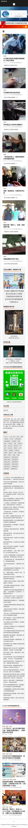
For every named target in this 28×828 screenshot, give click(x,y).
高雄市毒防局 (15, 459)
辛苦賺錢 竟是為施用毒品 (11, 92)
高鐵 (18, 455)
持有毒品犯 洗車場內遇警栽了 (13, 124)
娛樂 (19, 441)
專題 (5, 443)
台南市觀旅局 (7, 441)
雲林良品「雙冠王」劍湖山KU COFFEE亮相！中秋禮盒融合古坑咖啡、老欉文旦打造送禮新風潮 (13, 494)
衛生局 (10, 452)
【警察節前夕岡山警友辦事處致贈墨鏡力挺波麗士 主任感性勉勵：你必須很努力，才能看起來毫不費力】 (13, 591)
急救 (15, 443)
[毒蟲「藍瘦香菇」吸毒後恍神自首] (14, 176)
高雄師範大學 (14, 468)
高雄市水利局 (7, 461)
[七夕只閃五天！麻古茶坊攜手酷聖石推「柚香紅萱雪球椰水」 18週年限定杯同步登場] (14, 716)
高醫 (14, 455)
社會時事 (4, 122)
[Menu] (2, 26)
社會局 (5, 450)
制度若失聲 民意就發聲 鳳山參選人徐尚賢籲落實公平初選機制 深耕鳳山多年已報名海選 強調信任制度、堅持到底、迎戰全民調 (14, 676)
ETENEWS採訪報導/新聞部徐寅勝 (15, 787)
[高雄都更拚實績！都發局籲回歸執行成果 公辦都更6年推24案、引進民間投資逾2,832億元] (14, 770)
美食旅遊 (11, 450)
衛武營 (5, 452)
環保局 (15, 448)
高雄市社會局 (15, 464)
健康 (22, 436)
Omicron (6, 436)
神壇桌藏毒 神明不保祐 (11, 259)
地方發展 (7, 779)
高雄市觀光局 (15, 466)
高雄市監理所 (7, 464)
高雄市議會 (6, 468)
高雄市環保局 (15, 461)
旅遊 (5, 445)
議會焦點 (14, 779)
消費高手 (7, 726)
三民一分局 (12, 436)
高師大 (9, 455)
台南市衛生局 (18, 438)
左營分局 (10, 443)
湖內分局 (10, 448)
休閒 (18, 436)
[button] (2, 26)
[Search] (23, 26)
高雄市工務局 (7, 459)
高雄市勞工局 (7, 457)
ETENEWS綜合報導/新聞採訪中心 (16, 62)
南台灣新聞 (4, 779)
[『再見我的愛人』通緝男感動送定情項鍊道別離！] (14, 142)
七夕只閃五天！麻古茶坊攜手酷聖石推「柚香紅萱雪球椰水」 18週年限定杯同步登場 (13, 730)
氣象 (5, 448)
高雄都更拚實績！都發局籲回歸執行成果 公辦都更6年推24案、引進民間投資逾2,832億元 (13, 488)
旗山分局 (10, 445)
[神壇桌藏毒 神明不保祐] (14, 244)
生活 (20, 448)
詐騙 (15, 452)
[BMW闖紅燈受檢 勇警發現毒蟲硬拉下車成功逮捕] (14, 44)
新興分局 (20, 443)
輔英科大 (20, 452)
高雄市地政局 (15, 457)
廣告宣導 (3, 726)
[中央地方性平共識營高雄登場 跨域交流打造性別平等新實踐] (14, 744)
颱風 (5, 455)
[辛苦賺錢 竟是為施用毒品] (14, 78)
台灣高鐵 (14, 441)
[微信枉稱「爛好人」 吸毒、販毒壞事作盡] (14, 210)
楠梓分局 (16, 445)
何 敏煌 (10, 734)
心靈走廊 (7, 753)
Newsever (23, 824)
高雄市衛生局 (7, 466)
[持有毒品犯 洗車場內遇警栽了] (14, 110)
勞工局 (11, 438)
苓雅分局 (17, 450)
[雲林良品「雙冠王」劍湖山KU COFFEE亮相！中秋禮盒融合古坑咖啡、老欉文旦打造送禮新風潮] (14, 797)
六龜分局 (6, 438)
